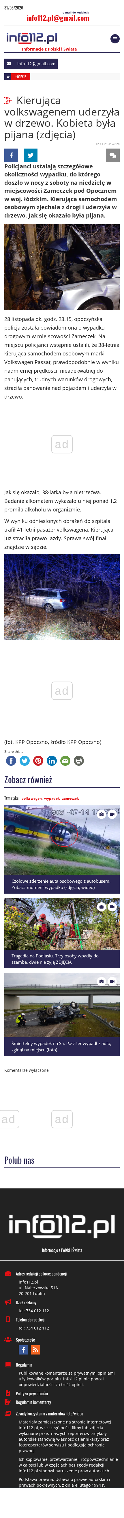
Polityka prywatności (32, 1393)
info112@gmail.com (36, 63)
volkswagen (32, 798)
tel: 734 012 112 (34, 1310)
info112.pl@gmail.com (58, 17)
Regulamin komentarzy (33, 1402)
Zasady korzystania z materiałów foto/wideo (49, 1413)
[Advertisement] (62, 1503)
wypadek (52, 798)
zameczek (70, 798)
